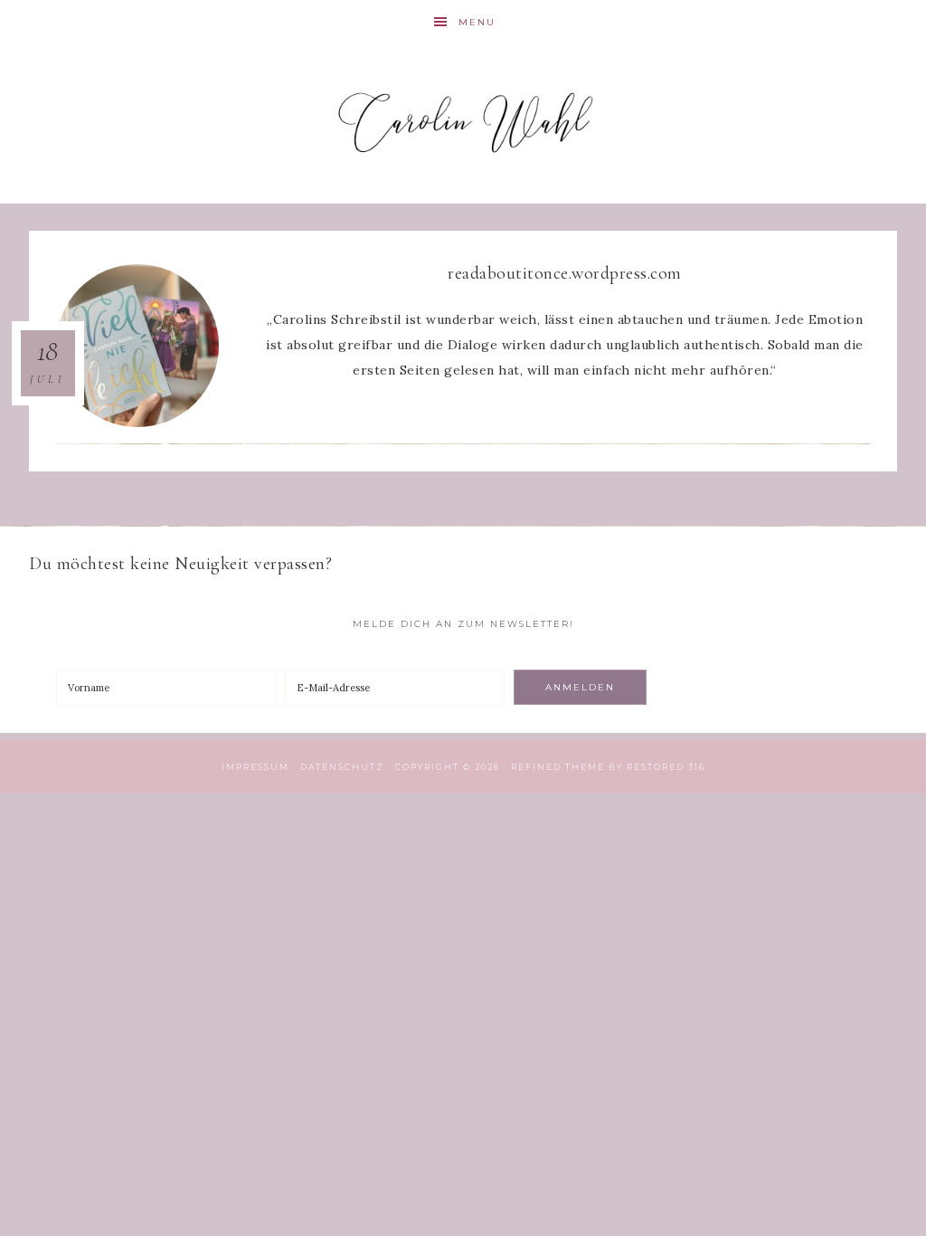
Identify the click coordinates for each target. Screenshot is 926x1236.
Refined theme (558, 767)
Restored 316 (666, 767)
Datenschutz (342, 767)
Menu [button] (477, 22)
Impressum (255, 767)
